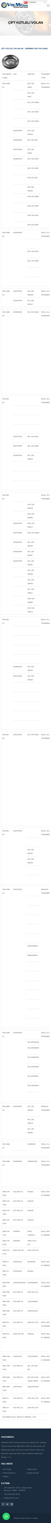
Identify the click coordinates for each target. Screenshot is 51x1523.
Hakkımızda (32, 1469)
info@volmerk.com (11, 1498)
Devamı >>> (6, 1457)
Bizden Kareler (33, 1473)
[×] (6, 1516)
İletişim (6, 1477)
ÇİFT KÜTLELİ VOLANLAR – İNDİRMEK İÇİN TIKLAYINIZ (24, 49)
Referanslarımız (9, 1473)
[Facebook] (3, 1504)
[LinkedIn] (7, 1504)
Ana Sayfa (7, 1469)
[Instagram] (11, 1504)
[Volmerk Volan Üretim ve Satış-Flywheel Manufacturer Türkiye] (14, 5)
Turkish (32, 2)
